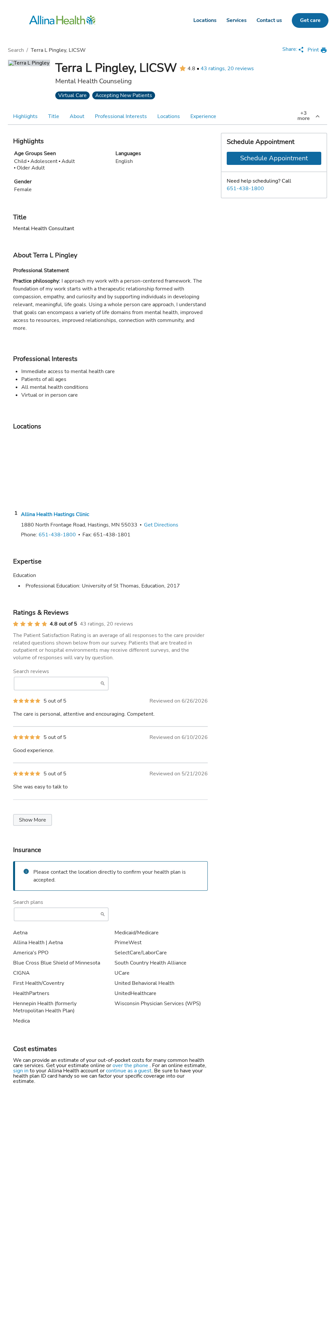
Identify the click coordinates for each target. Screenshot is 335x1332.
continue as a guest (128, 1070)
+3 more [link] (303, 115)
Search (16, 50)
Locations (205, 20)
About (77, 116)
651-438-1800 (245, 188)
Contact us (269, 20)
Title (53, 116)
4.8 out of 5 (63, 623)
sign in (21, 1070)
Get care (310, 20)
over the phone (131, 1065)
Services (236, 20)
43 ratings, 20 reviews (227, 68)
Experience (203, 116)
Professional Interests (121, 116)
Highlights (25, 116)
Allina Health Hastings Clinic (55, 514)
